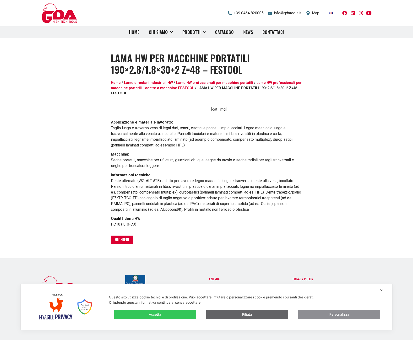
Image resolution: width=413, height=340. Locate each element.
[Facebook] (344, 13)
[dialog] (206, 307)
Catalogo (224, 32)
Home (134, 32)
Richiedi (122, 240)
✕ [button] (381, 290)
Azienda (214, 278)
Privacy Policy (303, 278)
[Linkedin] (352, 13)
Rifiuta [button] (247, 314)
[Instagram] (361, 13)
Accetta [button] (155, 314)
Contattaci (273, 32)
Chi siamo (158, 32)
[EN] (331, 13)
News (248, 32)
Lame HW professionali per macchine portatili (214, 83)
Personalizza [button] (339, 314)
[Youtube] (369, 13)
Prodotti (191, 32)
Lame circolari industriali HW (148, 83)
